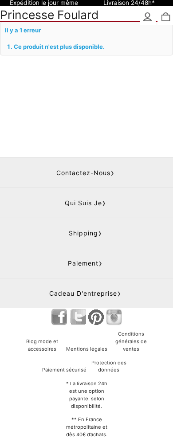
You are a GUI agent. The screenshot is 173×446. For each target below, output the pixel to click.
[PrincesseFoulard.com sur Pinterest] (96, 316)
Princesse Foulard (49, 15)
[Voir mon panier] (165, 17)
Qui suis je (83, 203)
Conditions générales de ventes (131, 341)
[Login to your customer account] (148, 17)
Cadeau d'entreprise (83, 293)
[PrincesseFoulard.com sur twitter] (78, 316)
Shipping (83, 233)
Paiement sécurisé (64, 370)
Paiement (83, 263)
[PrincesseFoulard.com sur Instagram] (114, 316)
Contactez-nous (83, 172)
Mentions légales (86, 349)
